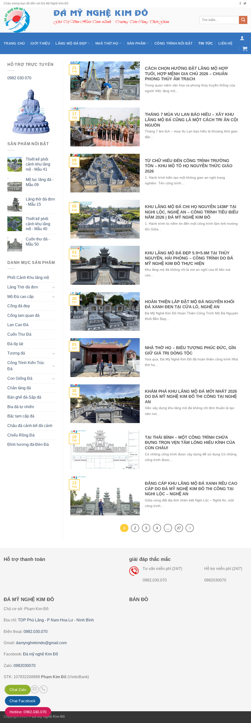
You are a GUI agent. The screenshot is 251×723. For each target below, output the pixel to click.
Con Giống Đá (19, 378)
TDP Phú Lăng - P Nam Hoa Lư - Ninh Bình (56, 620)
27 (179, 528)
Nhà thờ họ (106, 43)
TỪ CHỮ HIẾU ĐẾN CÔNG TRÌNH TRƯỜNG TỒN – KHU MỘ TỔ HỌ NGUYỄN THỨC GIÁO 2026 (188, 166)
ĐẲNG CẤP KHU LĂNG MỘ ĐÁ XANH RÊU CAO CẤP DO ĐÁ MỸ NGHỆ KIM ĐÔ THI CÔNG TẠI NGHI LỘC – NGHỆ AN (191, 488)
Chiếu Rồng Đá (21, 435)
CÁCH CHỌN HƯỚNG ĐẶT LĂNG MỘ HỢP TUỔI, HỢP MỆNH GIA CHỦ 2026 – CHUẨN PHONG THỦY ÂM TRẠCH (186, 73)
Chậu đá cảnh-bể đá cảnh (29, 426)
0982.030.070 (36, 631)
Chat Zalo (18, 689)
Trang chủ (14, 43)
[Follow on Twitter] (244, 3)
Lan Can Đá (17, 325)
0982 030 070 (19, 78)
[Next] (190, 528)
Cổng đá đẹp (18, 306)
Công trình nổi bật (173, 43)
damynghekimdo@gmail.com (41, 643)
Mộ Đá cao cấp (20, 297)
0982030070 (24, 666)
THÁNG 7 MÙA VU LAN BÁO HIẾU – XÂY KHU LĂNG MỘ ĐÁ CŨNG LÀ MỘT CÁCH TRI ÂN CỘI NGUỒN (191, 119)
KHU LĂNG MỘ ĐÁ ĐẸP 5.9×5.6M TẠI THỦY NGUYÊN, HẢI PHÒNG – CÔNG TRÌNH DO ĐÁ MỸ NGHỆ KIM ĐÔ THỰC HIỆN (189, 258)
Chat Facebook (23, 701)
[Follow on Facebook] (240, 3)
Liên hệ (225, 43)
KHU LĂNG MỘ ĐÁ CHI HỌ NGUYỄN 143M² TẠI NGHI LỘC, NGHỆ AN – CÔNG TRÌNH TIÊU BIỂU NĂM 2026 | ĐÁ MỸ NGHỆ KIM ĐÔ (191, 212)
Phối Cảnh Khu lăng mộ (28, 277)
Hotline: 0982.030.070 (28, 712)
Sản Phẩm (136, 43)
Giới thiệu (40, 43)
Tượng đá (16, 353)
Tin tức (205, 43)
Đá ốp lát (15, 344)
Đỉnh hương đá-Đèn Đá (28, 444)
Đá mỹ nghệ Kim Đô (40, 654)
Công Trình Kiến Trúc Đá (25, 366)
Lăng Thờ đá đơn (22, 287)
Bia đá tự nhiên (20, 407)
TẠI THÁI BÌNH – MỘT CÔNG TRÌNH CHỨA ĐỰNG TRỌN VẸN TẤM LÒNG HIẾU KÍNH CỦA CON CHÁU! (190, 442)
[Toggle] (53, 287)
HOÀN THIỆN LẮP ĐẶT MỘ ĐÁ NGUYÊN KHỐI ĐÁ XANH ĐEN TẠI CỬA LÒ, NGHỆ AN (189, 304)
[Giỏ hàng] (244, 48)
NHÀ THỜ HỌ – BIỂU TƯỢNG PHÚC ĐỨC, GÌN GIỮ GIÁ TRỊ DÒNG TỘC (190, 350)
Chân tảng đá (19, 388)
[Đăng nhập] (242, 38)
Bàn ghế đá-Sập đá (24, 397)
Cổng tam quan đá (23, 315)
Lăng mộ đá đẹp (71, 43)
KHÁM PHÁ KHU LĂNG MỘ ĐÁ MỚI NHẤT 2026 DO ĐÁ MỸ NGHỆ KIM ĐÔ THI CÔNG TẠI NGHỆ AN (191, 396)
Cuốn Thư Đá (19, 334)
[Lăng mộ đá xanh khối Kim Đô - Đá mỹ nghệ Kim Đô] (23, 20)
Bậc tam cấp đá (20, 416)
